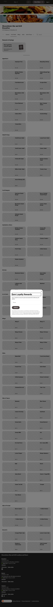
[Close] (41, 291)
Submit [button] (16, 307)
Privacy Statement (36, 313)
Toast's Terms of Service (27, 313)
